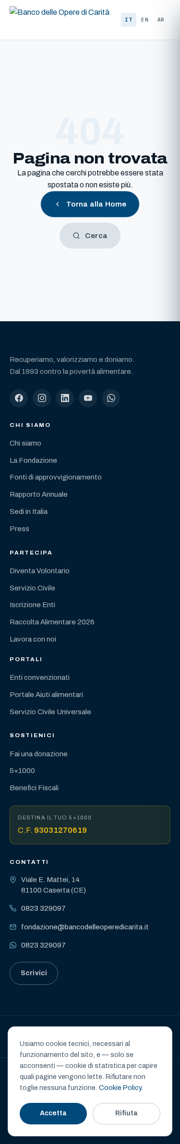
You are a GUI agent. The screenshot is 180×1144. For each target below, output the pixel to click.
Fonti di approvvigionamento (56, 477)
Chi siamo (25, 443)
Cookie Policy (120, 1087)
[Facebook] (19, 398)
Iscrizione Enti (32, 605)
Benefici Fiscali (34, 788)
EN (145, 19)
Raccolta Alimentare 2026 (52, 622)
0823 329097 (43, 908)
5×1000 (22, 770)
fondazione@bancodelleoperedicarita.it (85, 927)
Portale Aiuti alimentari (46, 694)
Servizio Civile (32, 588)
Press (19, 529)
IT (128, 19)
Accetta (53, 1113)
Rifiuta (126, 1113)
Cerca (96, 236)
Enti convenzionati (40, 677)
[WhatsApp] (111, 398)
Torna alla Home (96, 204)
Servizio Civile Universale (50, 712)
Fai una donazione (39, 754)
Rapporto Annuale (39, 494)
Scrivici (34, 973)
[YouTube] (88, 398)
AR (161, 19)
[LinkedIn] (65, 398)
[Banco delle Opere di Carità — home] (59, 20)
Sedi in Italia (29, 511)
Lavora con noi (33, 639)
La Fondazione (33, 460)
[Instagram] (42, 398)
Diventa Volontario (40, 571)
